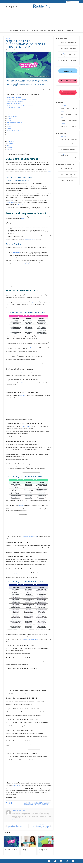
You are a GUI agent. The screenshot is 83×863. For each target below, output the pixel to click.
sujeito (21, 372)
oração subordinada (43, 802)
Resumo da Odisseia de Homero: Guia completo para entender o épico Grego (68, 138)
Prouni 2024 (63, 105)
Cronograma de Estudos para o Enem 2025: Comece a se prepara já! (69, 49)
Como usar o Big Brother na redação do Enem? (69, 156)
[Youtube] (16, 7)
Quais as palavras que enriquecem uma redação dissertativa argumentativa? (69, 55)
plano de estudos (16, 785)
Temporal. (9, 147)
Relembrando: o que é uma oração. (15, 101)
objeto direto (19, 204)
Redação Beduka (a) (10, 49)
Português (51, 30)
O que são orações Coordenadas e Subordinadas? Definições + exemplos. (11, 850)
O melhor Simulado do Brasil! (34, 153)
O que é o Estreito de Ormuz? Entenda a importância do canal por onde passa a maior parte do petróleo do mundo (68, 150)
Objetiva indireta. (11, 114)
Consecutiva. (10, 143)
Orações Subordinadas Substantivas (30, 363)
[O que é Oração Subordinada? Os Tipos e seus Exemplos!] (28, 65)
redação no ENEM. (26, 264)
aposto (21, 467)
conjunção (31, 347)
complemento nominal (25, 426)
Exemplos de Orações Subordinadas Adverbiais (27, 850)
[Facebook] (7, 7)
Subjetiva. (9, 110)
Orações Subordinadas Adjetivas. (15, 122)
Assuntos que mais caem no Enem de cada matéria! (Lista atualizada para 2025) (69, 43)
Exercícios (60, 30)
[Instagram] (14, 7)
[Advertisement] (41, 19)
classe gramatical (36, 302)
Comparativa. (10, 135)
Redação (63, 123)
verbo (22, 218)
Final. (8, 145)
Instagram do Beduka (30, 239)
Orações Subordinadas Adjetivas (29, 536)
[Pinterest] (12, 7)
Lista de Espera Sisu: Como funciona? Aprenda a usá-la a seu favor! (69, 181)
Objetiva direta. (10, 112)
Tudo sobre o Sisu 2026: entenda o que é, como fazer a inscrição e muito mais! (69, 175)
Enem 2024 (70, 30)
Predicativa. (9, 118)
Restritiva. (9, 126)
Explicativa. (9, 124)
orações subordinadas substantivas (41, 804)
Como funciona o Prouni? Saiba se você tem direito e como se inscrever (69, 107)
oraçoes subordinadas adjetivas (39, 803)
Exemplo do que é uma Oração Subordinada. (17, 99)
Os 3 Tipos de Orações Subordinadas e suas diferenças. (20, 105)
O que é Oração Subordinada (32, 802)
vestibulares (36, 262)
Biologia (35, 30)
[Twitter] (9, 7)
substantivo (41, 335)
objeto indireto (23, 395)
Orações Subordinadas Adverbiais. (15, 130)
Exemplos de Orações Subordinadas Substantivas (44, 850)
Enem (62, 117)
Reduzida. (9, 128)
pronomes (21, 505)
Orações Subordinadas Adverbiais (30, 639)
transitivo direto (10, 202)
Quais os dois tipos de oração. (14, 103)
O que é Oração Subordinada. (14, 97)
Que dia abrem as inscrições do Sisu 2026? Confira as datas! (68, 169)
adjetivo (39, 502)
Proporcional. (10, 149)
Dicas (62, 111)
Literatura (63, 136)
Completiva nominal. (12, 116)
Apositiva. (9, 120)
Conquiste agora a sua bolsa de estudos (68, 81)
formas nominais (20, 573)
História (63, 142)
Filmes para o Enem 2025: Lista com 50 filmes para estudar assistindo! (68, 61)
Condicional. (10, 139)
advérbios (9, 631)
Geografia (43, 30)
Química (22, 30)
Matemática (14, 30)
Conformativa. (10, 141)
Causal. (8, 133)
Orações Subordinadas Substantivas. (16, 108)
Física (28, 30)
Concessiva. (9, 137)
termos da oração (35, 222)
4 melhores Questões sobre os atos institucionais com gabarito (69, 144)
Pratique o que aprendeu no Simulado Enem (68, 70)
